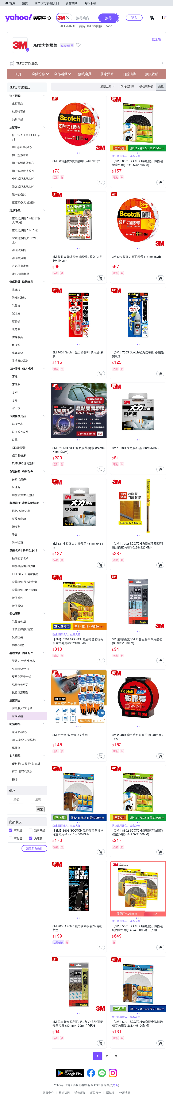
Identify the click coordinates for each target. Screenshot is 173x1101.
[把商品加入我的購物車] (101, 182)
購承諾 (156, 39)
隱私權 (110, 1092)
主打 (18, 73)
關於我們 (64, 1092)
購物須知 (79, 1092)
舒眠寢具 (85, 73)
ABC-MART (68, 25)
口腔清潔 (129, 73)
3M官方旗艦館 (27, 63)
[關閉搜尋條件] (67, 17)
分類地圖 (124, 1092)
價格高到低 (146, 86)
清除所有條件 (34, 848)
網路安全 (95, 1092)
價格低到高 (127, 86)
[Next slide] (104, 123)
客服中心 (48, 1092)
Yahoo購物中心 (28, 18)
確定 (40, 809)
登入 (134, 17)
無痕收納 (151, 73)
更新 (115, 1085)
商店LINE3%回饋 (90, 25)
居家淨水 (107, 73)
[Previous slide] (53, 123)
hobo (108, 25)
